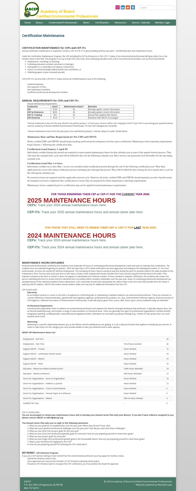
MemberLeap (165, 484)
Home (28, 22)
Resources (120, 22)
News (86, 22)
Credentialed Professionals (63, 22)
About (39, 22)
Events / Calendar (141, 22)
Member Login (162, 22)
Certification (101, 22)
